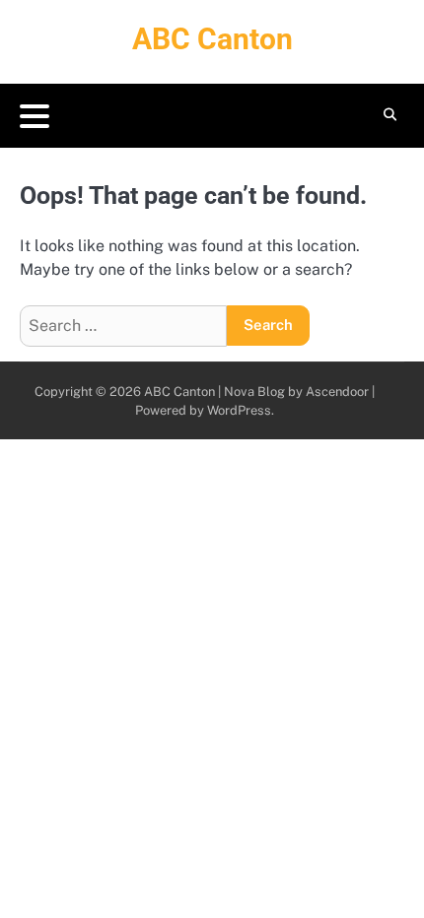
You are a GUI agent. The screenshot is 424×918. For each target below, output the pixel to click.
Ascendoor (337, 391)
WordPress (239, 410)
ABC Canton (212, 39)
